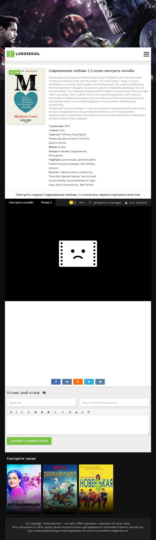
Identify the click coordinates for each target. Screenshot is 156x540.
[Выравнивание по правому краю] (48, 412)
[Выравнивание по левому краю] (36, 412)
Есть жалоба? (138, 202)
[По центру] (42, 412)
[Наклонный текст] (16, 412)
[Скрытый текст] (70, 412)
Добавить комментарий (29, 441)
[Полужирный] (11, 412)
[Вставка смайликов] (55, 412)
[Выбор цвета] (63, 412)
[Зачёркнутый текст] (28, 412)
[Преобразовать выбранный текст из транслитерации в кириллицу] (82, 412)
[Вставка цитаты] (76, 412)
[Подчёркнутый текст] (22, 412)
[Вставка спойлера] (89, 412)
